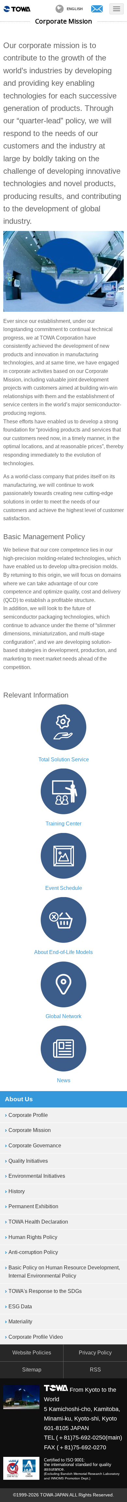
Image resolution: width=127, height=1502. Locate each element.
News (63, 1080)
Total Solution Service (63, 759)
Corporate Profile (28, 1115)
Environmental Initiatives (36, 1176)
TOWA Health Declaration (38, 1222)
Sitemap (31, 1369)
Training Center (63, 823)
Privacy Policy (95, 1352)
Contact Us (97, 8)
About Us (19, 1099)
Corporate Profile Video (35, 1337)
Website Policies (31, 1352)
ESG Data (20, 1306)
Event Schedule (63, 888)
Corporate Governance (34, 1145)
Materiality (20, 1321)
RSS (95, 1369)
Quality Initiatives (28, 1161)
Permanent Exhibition (33, 1206)
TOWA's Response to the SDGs (45, 1291)
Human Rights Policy (32, 1237)
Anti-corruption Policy (33, 1252)
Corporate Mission (29, 1130)
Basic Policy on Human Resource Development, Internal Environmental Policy (64, 1272)
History (16, 1191)
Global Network (63, 1016)
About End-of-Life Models (63, 952)
